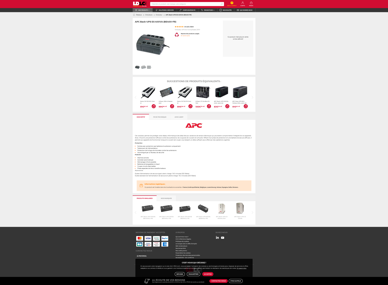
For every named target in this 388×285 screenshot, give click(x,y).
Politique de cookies (182, 241)
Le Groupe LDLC (181, 243)
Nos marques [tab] (166, 198)
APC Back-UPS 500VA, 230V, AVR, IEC (221, 102)
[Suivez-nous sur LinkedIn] (217, 238)
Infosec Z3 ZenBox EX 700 (203, 102)
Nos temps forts (181, 248)
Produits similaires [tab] (145, 198)
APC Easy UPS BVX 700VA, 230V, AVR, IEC (239, 102)
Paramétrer (194, 274)
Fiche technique (159, 117)
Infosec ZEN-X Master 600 (166, 102)
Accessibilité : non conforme (185, 257)
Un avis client (189, 27)
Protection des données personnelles (188, 255)
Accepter (208, 274)
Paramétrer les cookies (183, 253)
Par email (143, 256)
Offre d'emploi (192, 243)
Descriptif (141, 117)
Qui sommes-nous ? (182, 236)
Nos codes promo (181, 250)
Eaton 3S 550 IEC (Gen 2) (147, 102)
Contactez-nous (218, 281)
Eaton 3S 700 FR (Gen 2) (184, 102)
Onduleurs (148, 15)
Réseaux (139, 15)
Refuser (179, 274)
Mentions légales (185, 239)
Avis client (179, 117)
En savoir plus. (242, 268)
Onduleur (159, 15)
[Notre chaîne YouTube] (222, 239)
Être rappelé (235, 281)
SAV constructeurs (181, 246)
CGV (177, 239)
